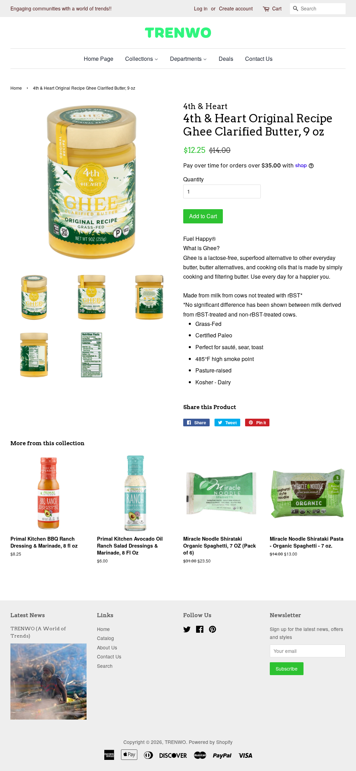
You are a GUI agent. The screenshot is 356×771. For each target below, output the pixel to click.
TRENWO (175, 741)
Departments (186, 59)
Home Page (98, 59)
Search (105, 665)
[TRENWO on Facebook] (200, 630)
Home (16, 88)
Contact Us (259, 59)
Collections (139, 59)
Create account (236, 8)
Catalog (105, 637)
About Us (107, 647)
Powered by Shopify (211, 741)
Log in (201, 8)
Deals (226, 59)
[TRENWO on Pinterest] (212, 630)
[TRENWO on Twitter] (187, 630)
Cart (277, 8)
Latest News (27, 615)
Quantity (193, 179)
